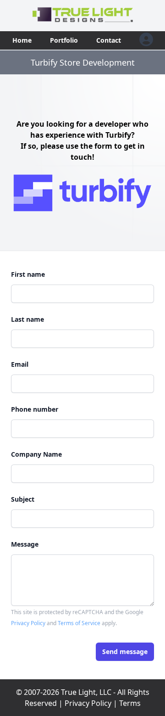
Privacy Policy (28, 623)
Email (19, 364)
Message (24, 544)
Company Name (36, 454)
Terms (130, 703)
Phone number (34, 409)
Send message (125, 651)
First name (28, 274)
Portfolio (64, 40)
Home (22, 40)
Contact (108, 40)
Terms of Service (79, 623)
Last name (27, 319)
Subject (22, 499)
